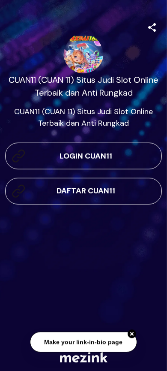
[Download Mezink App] (83, 357)
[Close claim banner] (132, 334)
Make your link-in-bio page (84, 342)
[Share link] (152, 26)
